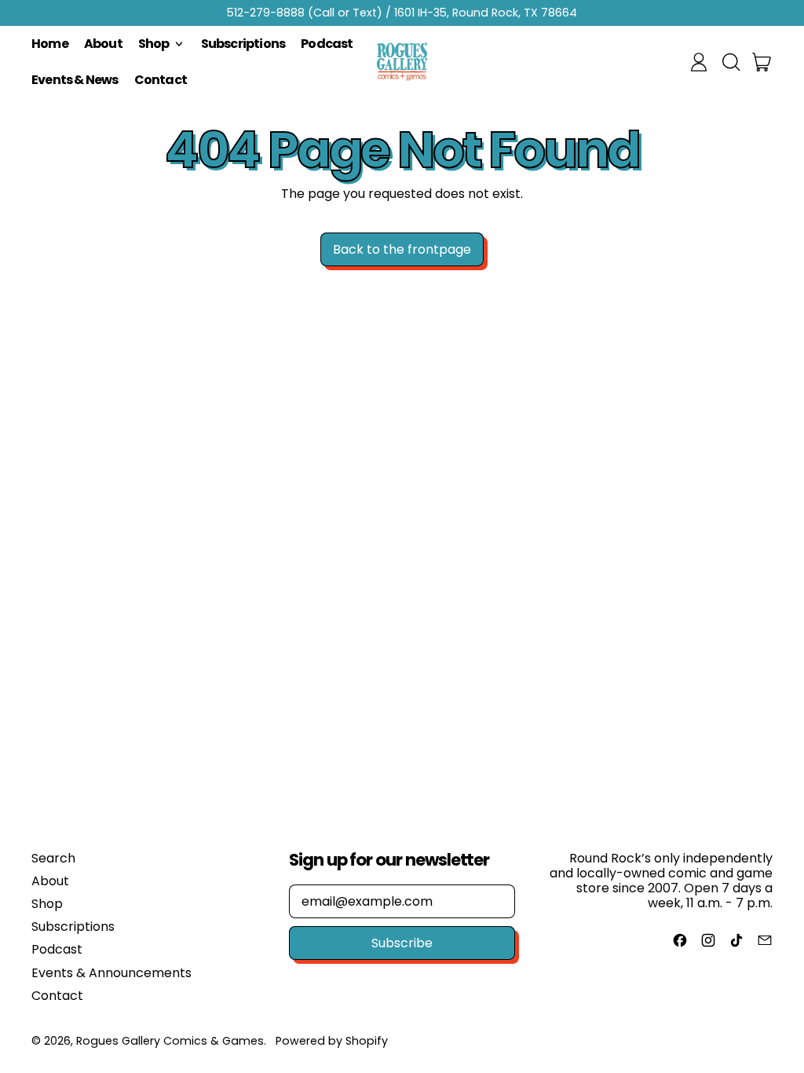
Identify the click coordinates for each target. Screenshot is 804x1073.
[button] (730, 62)
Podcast (327, 44)
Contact (160, 80)
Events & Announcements (111, 973)
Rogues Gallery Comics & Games (170, 1041)
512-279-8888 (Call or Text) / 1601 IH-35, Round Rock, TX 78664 (402, 12)
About (103, 44)
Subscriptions (243, 44)
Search (53, 858)
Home (49, 44)
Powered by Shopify (332, 1041)
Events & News (75, 80)
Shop (47, 904)
